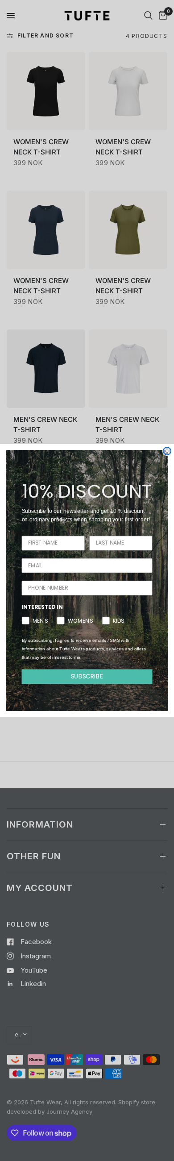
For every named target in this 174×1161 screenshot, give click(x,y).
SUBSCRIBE (87, 676)
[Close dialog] (167, 451)
